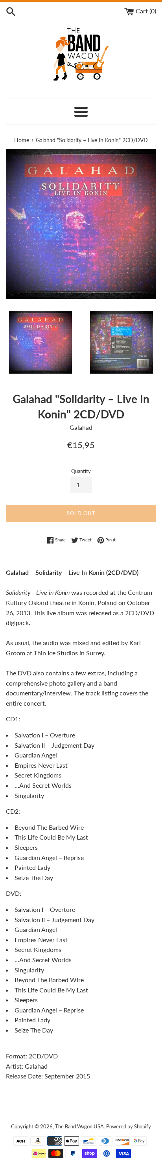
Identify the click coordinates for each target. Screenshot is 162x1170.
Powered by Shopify (128, 1126)
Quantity (81, 471)
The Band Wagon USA (79, 1126)
